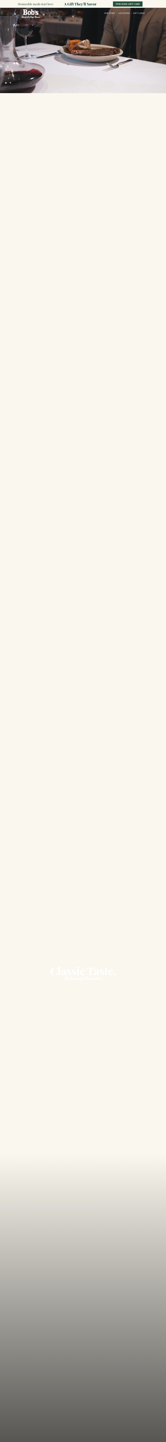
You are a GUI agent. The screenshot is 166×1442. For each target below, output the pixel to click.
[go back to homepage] (29, 18)
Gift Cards (139, 13)
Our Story (109, 13)
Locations (124, 13)
